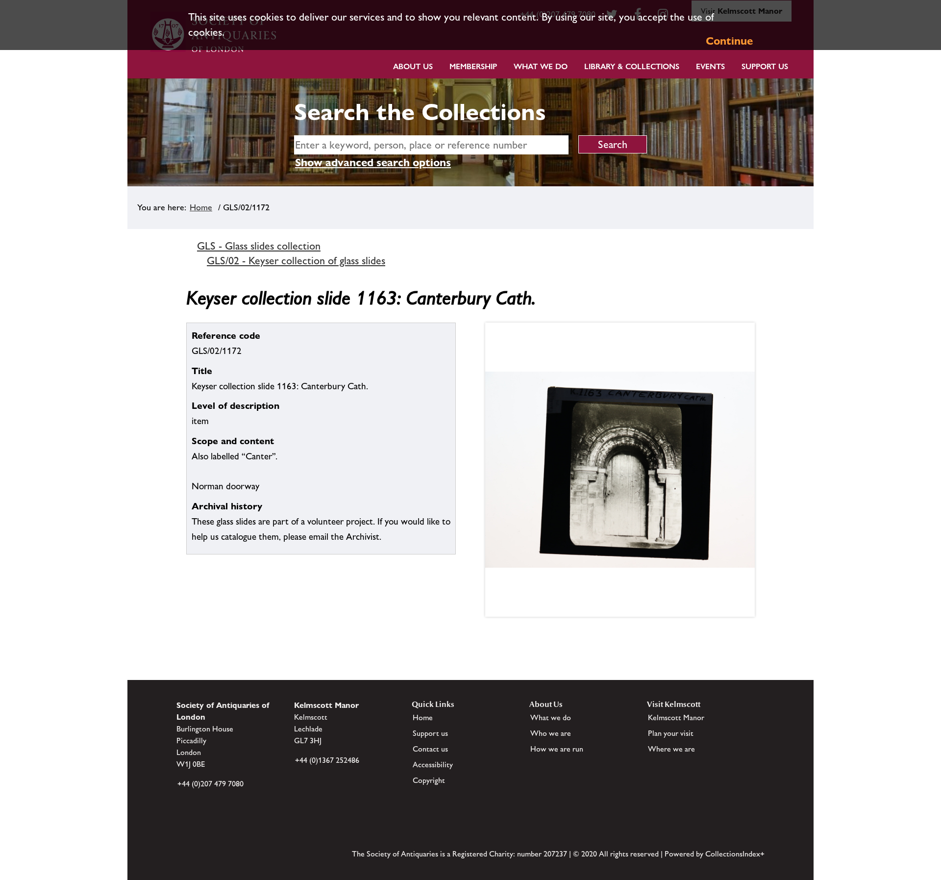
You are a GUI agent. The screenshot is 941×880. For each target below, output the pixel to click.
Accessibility (433, 764)
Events (710, 66)
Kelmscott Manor (676, 717)
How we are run (556, 749)
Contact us (430, 749)
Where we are (671, 749)
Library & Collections (631, 66)
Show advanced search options (373, 162)
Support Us (765, 66)
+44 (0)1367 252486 (327, 760)
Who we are (550, 733)
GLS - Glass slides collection (259, 246)
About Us (413, 66)
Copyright (429, 780)
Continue (729, 41)
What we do (541, 66)
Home (201, 207)
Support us (430, 733)
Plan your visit (670, 733)
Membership (473, 66)
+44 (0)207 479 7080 (210, 783)
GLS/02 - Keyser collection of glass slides (296, 260)
